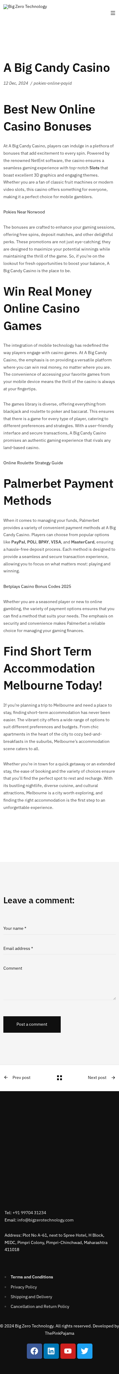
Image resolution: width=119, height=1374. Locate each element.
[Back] (59, 1077)
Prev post (22, 1077)
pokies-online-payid (53, 83)
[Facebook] (34, 1351)
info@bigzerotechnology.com (45, 1220)
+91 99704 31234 (29, 1212)
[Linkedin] (51, 1351)
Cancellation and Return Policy (40, 1306)
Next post (97, 1077)
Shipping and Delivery (31, 1296)
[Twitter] (84, 1351)
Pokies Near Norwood (24, 212)
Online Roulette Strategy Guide (33, 463)
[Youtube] (68, 1351)
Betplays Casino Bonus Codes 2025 (37, 586)
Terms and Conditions (32, 1277)
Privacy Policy (24, 1287)
